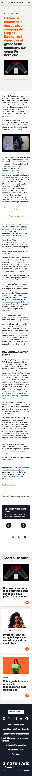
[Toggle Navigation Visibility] (2, 3)
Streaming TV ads (17, 396)
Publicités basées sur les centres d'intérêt (15, 739)
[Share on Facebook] (7, 537)
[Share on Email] (25, 537)
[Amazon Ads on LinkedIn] (3, 718)
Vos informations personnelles (16, 733)
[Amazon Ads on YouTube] (21, 718)
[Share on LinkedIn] (19, 537)
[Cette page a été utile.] (23, 526)
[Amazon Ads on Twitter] (9, 718)
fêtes (13, 304)
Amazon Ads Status (16, 749)
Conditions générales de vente (16, 729)
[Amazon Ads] (15, 2)
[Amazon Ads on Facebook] (26, 718)
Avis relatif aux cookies (16, 745)
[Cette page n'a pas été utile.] (9, 526)
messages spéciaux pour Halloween (15, 302)
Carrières (16, 754)
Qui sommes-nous (16, 724)
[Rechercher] (29, 2)
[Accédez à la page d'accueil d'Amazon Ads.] (16, 765)
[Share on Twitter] (13, 537)
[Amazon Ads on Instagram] (15, 718)
